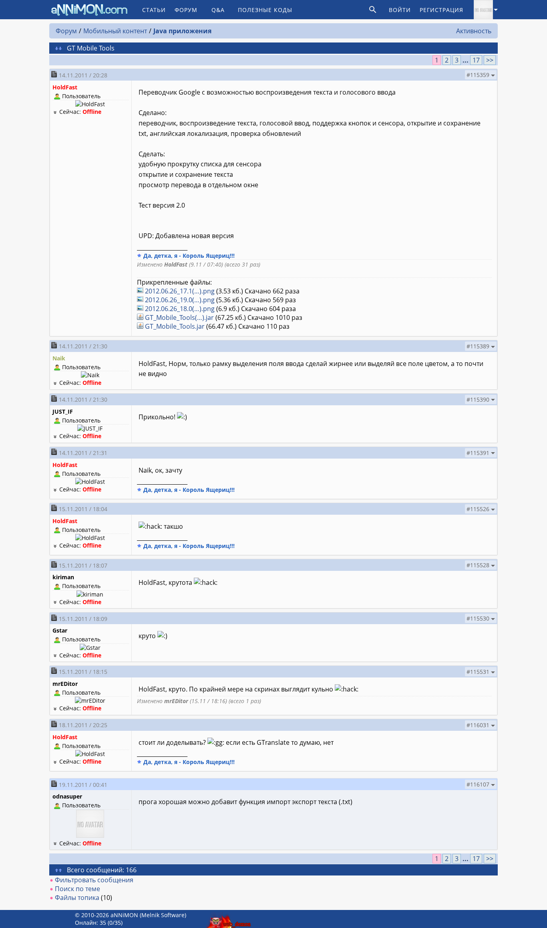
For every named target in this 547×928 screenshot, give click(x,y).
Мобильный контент (115, 30)
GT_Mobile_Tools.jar (175, 326)
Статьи (154, 10)
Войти (400, 10)
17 (476, 60)
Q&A (218, 10)
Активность (473, 30)
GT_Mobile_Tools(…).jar (179, 317)
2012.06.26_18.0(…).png (180, 308)
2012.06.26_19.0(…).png (180, 299)
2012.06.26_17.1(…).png (180, 291)
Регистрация (441, 10)
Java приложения (182, 30)
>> (489, 60)
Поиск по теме (77, 888)
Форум (186, 10)
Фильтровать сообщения (94, 879)
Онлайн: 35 (90, 922)
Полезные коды (265, 10)
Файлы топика (77, 897)
